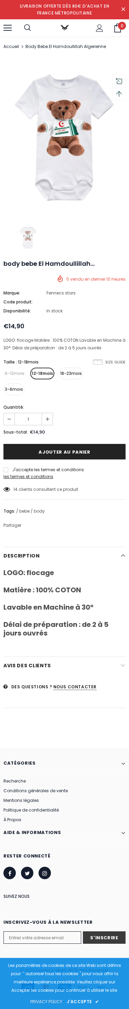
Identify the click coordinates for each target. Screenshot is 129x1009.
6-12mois (14, 373)
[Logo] (64, 27)
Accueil (11, 46)
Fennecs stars (61, 293)
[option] (64, 136)
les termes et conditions (28, 476)
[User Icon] (99, 28)
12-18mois (42, 373)
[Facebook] (9, 873)
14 (15, 489)
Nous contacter (75, 687)
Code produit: (18, 302)
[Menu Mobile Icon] (7, 28)
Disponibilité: (17, 311)
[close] (123, 9)
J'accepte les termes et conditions (48, 470)
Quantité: (13, 407)
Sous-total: (15, 432)
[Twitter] (27, 873)
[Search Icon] (27, 28)
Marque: (11, 293)
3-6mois (14, 389)
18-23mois (71, 373)
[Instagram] (45, 873)
